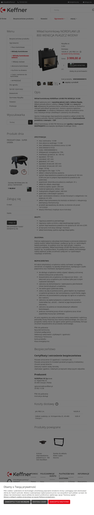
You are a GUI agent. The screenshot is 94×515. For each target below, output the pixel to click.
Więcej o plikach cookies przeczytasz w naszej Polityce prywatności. (29, 497)
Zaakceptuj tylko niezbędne (17, 502)
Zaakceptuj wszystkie (59, 502)
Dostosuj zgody (39, 502)
